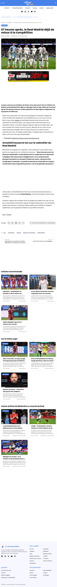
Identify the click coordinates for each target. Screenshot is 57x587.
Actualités (27, 8)
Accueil (3, 22)
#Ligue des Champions (29, 233)
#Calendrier (11, 233)
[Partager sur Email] (19, 222)
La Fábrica (45, 558)
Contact (3, 573)
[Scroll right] (55, 8)
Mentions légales (5, 575)
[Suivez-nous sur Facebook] (22, 12)
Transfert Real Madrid (17, 8)
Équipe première (50, 8)
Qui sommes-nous (6, 570)
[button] (3, 3)
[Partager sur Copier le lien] (23, 222)
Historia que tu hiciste (35, 558)
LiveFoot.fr (7, 8)
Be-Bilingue (46, 575)
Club (31, 553)
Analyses (35, 8)
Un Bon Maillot (33, 575)
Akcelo (31, 573)
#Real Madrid (41, 233)
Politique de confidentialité (8, 577)
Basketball (45, 551)
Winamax (32, 570)
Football (45, 556)
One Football (33, 577)
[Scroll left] (2, 8)
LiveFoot (45, 573)
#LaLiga (19, 233)
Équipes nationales (34, 556)
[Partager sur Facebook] (16, 222)
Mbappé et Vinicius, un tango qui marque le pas (25, 138)
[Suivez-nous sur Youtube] (32, 12)
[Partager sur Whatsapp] (12, 222)
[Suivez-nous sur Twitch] (35, 12)
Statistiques (33, 563)
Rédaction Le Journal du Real (19, 36)
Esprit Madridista (47, 570)
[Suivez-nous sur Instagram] (25, 12)
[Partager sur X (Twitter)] (8, 222)
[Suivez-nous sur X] (28, 12)
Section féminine (47, 561)
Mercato (42, 8)
